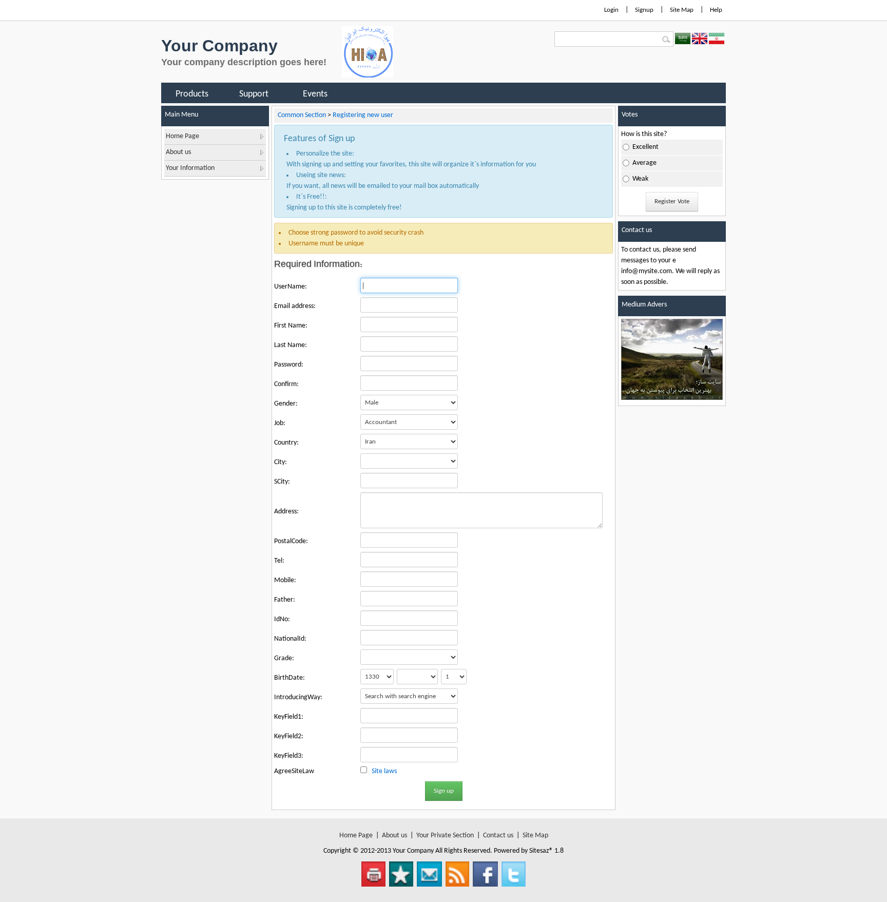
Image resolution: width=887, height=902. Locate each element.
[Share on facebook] (485, 874)
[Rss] (458, 874)
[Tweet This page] (514, 874)
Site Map (681, 10)
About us (394, 835)
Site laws (384, 771)
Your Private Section (445, 835)
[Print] (373, 874)
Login (611, 10)
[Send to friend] (429, 874)
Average (644, 163)
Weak (640, 179)
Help (716, 10)
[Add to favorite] (401, 874)
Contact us (498, 835)
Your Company (219, 45)
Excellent (645, 147)
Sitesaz (539, 851)
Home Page (356, 835)
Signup (644, 10)
